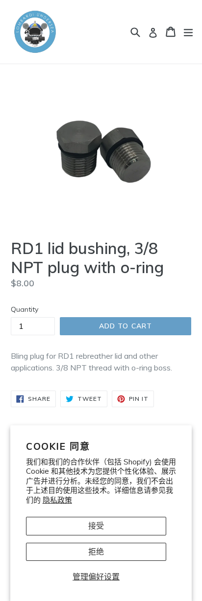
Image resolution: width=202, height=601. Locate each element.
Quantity (24, 309)
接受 (96, 526)
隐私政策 (57, 500)
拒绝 (96, 551)
